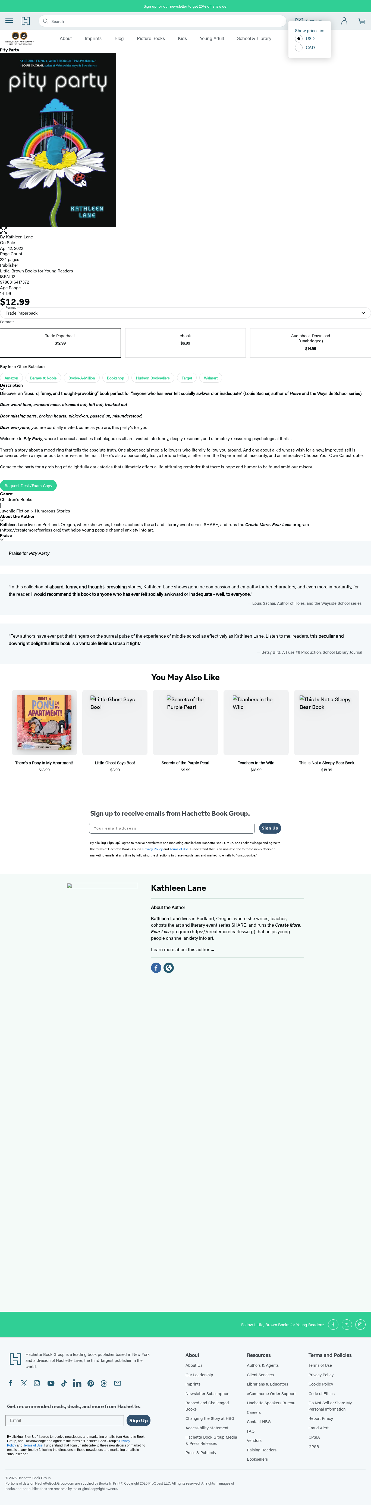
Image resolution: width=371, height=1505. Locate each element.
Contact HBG (259, 1421)
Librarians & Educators (267, 1384)
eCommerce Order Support (271, 1393)
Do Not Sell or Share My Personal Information (330, 1406)
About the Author (17, 516)
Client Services (260, 1374)
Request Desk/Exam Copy (28, 485)
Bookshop (115, 377)
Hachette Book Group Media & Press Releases (211, 1440)
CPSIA (314, 1437)
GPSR (314, 1446)
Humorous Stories (52, 511)
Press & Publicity (201, 1452)
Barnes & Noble (43, 377)
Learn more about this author (180, 949)
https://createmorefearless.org (30, 530)
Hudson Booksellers (153, 377)
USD (310, 38)
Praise (6, 535)
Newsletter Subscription (207, 1393)
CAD (310, 47)
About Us (194, 1365)
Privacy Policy (321, 1374)
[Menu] (9, 20)
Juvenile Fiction (14, 511)
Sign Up (270, 828)
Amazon (11, 377)
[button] (185, 230)
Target (187, 377)
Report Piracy (321, 1418)
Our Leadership (199, 1374)
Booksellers (257, 1459)
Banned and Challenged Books (207, 1406)
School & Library (254, 38)
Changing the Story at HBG (210, 1418)
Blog (119, 38)
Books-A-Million (81, 377)
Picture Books (151, 38)
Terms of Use (320, 1365)
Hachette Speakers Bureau (271, 1402)
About (66, 38)
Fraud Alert (319, 1427)
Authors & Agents (263, 1365)
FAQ (250, 1431)
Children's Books (16, 499)
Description (11, 385)
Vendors (254, 1440)
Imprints (93, 38)
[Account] (344, 21)
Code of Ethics (322, 1393)
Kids (182, 38)
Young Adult (212, 38)
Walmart (211, 377)
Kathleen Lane (19, 237)
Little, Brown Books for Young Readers (36, 271)
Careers (254, 1412)
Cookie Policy (321, 1384)
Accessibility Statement (207, 1427)
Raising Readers (261, 1449)
